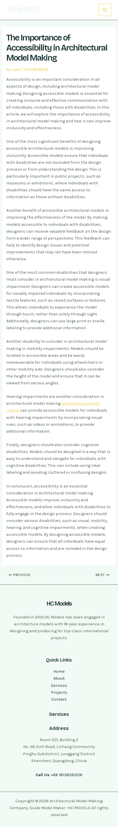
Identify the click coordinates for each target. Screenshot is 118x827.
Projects (59, 692)
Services (59, 685)
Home (59, 671)
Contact (59, 699)
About (59, 678)
